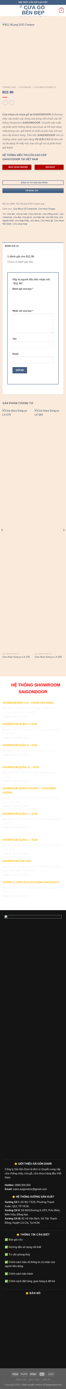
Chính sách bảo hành (20, 1273)
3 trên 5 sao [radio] (19, 299)
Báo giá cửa (15, 1239)
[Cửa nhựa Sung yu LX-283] (49, 530)
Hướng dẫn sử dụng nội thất (24, 1247)
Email (15, 354)
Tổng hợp (21, 1380)
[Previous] (2, 536)
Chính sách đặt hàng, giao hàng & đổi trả (31, 1281)
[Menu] (4, 10)
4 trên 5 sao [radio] (38, 299)
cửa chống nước (50, 214)
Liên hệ (46, 1380)
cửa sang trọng (20, 224)
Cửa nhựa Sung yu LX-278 (16, 657)
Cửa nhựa (25, 87)
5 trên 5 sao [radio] (19, 304)
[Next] (63, 536)
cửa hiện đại (39, 217)
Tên (14, 338)
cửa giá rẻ (27, 217)
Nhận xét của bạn (22, 310)
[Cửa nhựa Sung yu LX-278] (16, 530)
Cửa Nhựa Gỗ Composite (25, 209)
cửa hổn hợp (52, 217)
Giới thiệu (34, 1380)
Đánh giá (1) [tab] (12, 246)
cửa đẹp (17, 217)
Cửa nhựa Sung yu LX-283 (48, 657)
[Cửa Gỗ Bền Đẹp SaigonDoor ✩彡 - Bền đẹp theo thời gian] (33, 10)
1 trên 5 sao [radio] (17, 293)
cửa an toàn (21, 214)
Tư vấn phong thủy (19, 1254)
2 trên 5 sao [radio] (32, 293)
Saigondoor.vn (54, 1384)
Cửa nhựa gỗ (47, 220)
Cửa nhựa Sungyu (45, 87)
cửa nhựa (34, 220)
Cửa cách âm (35, 214)
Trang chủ (9, 87)
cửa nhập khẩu (22, 220)
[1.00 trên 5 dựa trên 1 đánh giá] (33, 109)
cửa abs (11, 214)
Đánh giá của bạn (22, 288)
